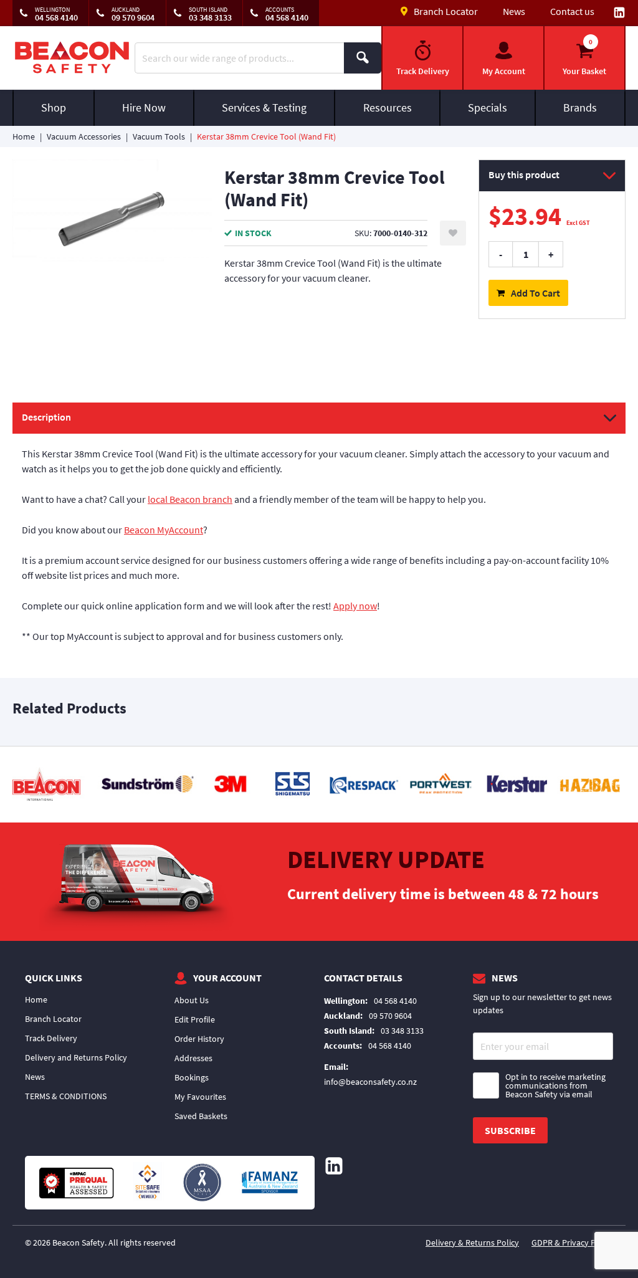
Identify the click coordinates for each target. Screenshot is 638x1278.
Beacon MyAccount (163, 529)
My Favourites (200, 1096)
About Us (191, 1000)
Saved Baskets (200, 1116)
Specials (487, 107)
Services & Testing (264, 107)
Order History (199, 1038)
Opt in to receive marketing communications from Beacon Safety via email (555, 1085)
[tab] (319, 529)
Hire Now (144, 107)
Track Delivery (51, 1038)
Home (23, 136)
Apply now (355, 605)
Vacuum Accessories (84, 136)
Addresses (193, 1058)
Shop (53, 107)
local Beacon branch (190, 499)
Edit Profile (194, 1019)
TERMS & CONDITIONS (66, 1096)
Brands (580, 107)
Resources (387, 107)
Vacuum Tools (159, 136)
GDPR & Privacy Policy (572, 1242)
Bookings (191, 1077)
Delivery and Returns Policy (76, 1057)
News (514, 11)
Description (46, 417)
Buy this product (523, 174)
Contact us (572, 11)
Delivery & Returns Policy (472, 1242)
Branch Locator (53, 1018)
